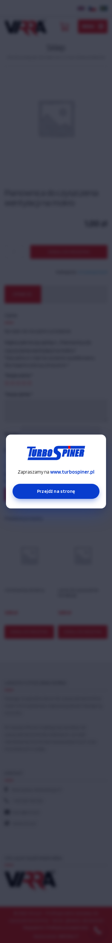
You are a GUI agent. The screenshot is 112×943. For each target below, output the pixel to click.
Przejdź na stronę (56, 491)
